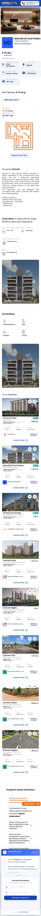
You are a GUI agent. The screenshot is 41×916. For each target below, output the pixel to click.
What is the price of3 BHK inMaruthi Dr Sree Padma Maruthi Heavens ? (18, 825)
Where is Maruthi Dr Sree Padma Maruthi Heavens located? (18, 800)
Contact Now (29, 804)
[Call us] (33, 852)
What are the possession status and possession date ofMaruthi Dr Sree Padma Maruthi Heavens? (19, 838)
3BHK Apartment (11, 100)
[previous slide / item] (2, 20)
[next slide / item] (38, 20)
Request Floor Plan (19, 155)
